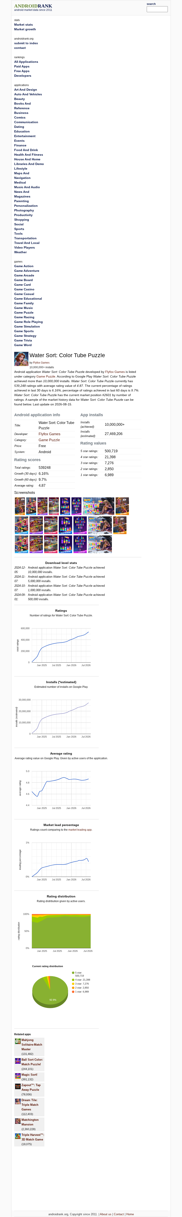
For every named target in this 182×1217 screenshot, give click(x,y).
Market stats (23, 24)
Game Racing (24, 317)
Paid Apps (22, 66)
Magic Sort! (29, 1074)
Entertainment (25, 136)
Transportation (25, 238)
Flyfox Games (41, 362)
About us (105, 1214)
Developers (22, 75)
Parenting (21, 201)
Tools (18, 233)
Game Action (24, 266)
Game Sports (24, 331)
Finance (20, 145)
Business (21, 113)
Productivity (23, 215)
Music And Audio (27, 187)
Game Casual (24, 294)
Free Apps (22, 71)
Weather (20, 252)
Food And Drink (26, 150)
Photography (24, 210)
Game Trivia (23, 340)
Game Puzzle (45, 376)
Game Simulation (27, 326)
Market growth (25, 29)
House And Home (27, 159)
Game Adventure (26, 270)
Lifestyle (20, 168)
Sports (19, 229)
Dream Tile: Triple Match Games (30, 1104)
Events (19, 140)
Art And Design (25, 89)
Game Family (24, 303)
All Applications (26, 61)
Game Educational (28, 298)
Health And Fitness (28, 154)
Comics (20, 117)
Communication (26, 122)
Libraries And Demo (29, 164)
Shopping (21, 219)
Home (130, 1214)
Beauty (19, 99)
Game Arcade (24, 275)
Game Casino (24, 289)
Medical (20, 182)
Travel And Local (27, 243)
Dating (19, 126)
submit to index (26, 43)
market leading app (80, 829)
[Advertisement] (106, 7)
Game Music (23, 308)
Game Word (23, 345)
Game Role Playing (28, 322)
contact (20, 48)
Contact (119, 1214)
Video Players (24, 247)
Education (22, 131)
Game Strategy (25, 335)
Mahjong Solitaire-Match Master (32, 1044)
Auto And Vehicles (28, 94)
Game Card (22, 284)
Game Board (23, 280)
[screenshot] (20, 506)
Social (19, 224)
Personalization (26, 205)
